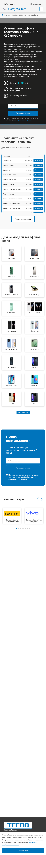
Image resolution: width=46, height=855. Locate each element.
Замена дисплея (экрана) (12, 208)
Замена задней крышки (11, 203)
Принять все (23, 850)
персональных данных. (24, 120)
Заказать (38, 160)
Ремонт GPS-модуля (10, 175)
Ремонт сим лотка (9, 180)
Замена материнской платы (13, 199)
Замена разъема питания (12, 189)
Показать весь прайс (23, 219)
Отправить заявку (23, 113)
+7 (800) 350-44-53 (16, 9)
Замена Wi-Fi (7, 170)
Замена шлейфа (9, 184)
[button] (37, 499)
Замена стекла (8, 165)
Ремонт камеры (8, 194)
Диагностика (7, 160)
